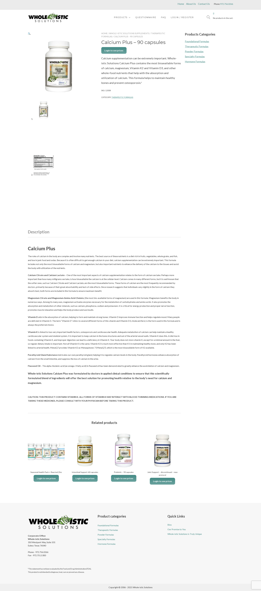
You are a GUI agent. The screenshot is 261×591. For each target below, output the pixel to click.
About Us (191, 3)
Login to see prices (113, 50)
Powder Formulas (194, 51)
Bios (169, 524)
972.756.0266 (226, 4)
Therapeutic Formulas (122, 97)
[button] (29, 33)
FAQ (163, 17)
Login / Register (182, 17)
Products (121, 17)
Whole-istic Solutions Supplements (129, 33)
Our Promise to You (176, 529)
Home (181, 3)
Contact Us (204, 3)
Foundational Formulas (197, 41)
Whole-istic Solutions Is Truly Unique (184, 534)
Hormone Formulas (195, 61)
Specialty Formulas (195, 56)
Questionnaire (145, 17)
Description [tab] (38, 231)
